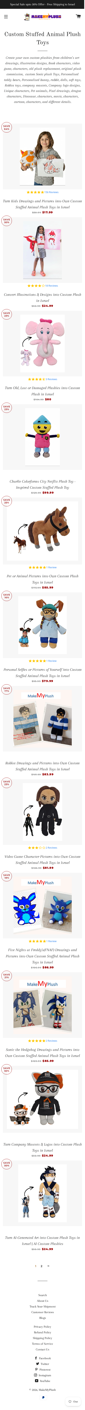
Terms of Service (42, 1344)
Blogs (42, 1318)
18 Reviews (51, 285)
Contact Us (42, 1349)
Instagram (44, 1375)
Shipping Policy (42, 1338)
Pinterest (44, 1369)
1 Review (51, 567)
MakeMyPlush (47, 1390)
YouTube (44, 1381)
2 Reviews (51, 847)
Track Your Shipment (43, 1306)
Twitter (44, 1364)
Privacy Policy (42, 1326)
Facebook (44, 1358)
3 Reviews (51, 379)
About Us (42, 1301)
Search (42, 1295)
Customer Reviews (42, 1312)
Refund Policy (42, 1332)
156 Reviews (51, 192)
